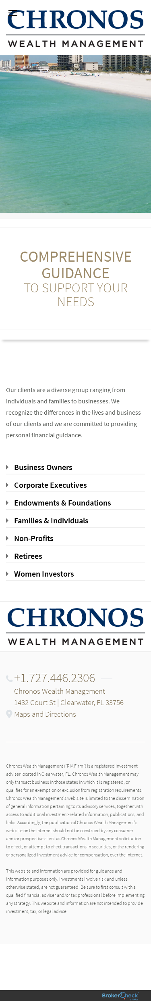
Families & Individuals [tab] (51, 520)
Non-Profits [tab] (34, 538)
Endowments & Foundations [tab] (62, 502)
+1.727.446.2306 (54, 677)
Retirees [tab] (28, 556)
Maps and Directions (45, 714)
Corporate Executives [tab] (50, 485)
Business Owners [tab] (43, 467)
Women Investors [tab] (44, 574)
